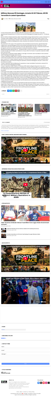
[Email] (18, 91)
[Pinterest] (16, 91)
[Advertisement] (7, 315)
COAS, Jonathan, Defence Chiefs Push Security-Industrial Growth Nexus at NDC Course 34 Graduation (24, 1)
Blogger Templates (28, 393)
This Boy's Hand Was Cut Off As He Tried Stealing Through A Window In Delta (23, 234)
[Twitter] (11, 91)
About (21, 391)
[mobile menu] (1, 6)
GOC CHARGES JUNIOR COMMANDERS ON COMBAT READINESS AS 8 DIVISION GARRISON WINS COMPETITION (25, 114)
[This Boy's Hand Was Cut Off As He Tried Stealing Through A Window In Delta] (3, 236)
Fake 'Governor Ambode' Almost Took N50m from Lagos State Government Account (25, 223)
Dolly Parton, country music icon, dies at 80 (41, 113)
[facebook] (38, 383)
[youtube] (44, 383)
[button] (46, 2)
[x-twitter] (41, 383)
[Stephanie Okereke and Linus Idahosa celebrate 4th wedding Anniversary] (3, 230)
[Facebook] (8, 91)
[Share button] (21, 91)
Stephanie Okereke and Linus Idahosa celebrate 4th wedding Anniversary (23, 228)
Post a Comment (5, 130)
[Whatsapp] (13, 91)
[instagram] (46, 383)
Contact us (25, 391)
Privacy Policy (31, 391)
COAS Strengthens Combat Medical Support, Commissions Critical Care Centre (8, 113)
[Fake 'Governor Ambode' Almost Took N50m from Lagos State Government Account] (25, 213)
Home (2, 10)
